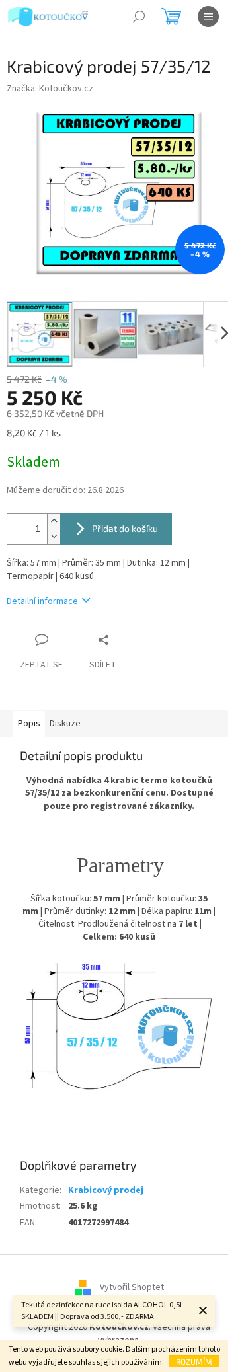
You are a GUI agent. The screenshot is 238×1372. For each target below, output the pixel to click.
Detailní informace (42, 601)
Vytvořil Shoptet (132, 1288)
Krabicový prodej (105, 1190)
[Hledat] (139, 16)
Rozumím (194, 1361)
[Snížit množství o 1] (53, 536)
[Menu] (208, 16)
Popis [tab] (29, 723)
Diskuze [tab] (65, 723)
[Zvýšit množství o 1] (53, 521)
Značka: (50, 88)
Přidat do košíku (125, 528)
